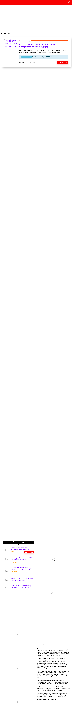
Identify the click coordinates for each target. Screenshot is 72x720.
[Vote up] (28, 41)
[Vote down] (25, 41)
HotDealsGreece (23, 62)
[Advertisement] (36, 18)
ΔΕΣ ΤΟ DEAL (29, 552)
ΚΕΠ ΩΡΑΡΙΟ (63, 62)
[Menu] (2, 2)
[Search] (69, 2)
